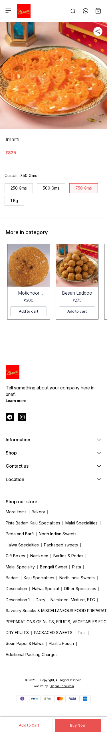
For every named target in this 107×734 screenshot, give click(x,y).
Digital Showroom (62, 686)
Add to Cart (29, 725)
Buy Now (78, 725)
